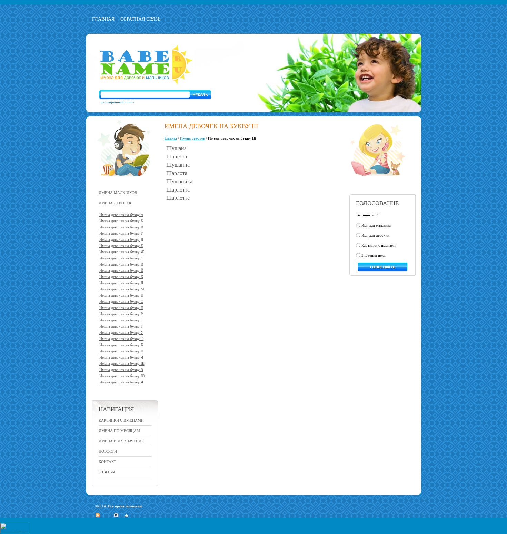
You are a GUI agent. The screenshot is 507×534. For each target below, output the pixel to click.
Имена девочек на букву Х (121, 345)
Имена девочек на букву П (121, 308)
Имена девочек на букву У (121, 332)
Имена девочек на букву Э (121, 370)
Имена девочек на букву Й (121, 270)
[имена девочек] (376, 181)
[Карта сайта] (127, 515)
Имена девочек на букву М (121, 289)
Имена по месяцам (119, 431)
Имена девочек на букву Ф (121, 339)
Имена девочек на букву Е (121, 246)
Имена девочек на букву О (121, 301)
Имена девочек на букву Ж (121, 252)
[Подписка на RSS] (97, 515)
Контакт (107, 462)
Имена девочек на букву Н (121, 295)
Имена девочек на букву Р (121, 314)
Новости (108, 451)
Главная (103, 19)
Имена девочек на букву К (121, 277)
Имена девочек (192, 138)
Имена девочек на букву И (121, 264)
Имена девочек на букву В (121, 227)
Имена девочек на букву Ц (121, 351)
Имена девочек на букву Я (121, 382)
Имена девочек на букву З (121, 258)
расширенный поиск (117, 102)
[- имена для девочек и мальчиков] (146, 84)
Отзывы (107, 472)
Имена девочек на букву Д (121, 239)
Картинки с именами (121, 420)
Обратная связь (140, 19)
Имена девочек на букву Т (121, 326)
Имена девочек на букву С (121, 320)
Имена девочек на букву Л (121, 283)
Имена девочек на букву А (121, 215)
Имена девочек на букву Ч (121, 357)
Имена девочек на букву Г (121, 233)
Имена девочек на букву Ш (122, 363)
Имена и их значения (121, 441)
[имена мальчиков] (125, 181)
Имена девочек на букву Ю (122, 376)
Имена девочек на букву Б (121, 221)
